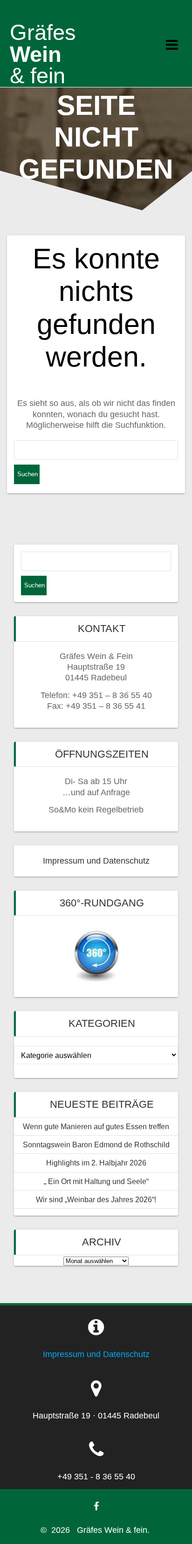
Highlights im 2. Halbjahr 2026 (96, 1162)
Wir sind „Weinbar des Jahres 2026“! (96, 1199)
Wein (43, 53)
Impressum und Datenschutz (96, 860)
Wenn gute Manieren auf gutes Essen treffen (96, 1126)
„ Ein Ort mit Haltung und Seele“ (96, 1181)
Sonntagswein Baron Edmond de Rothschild (96, 1144)
